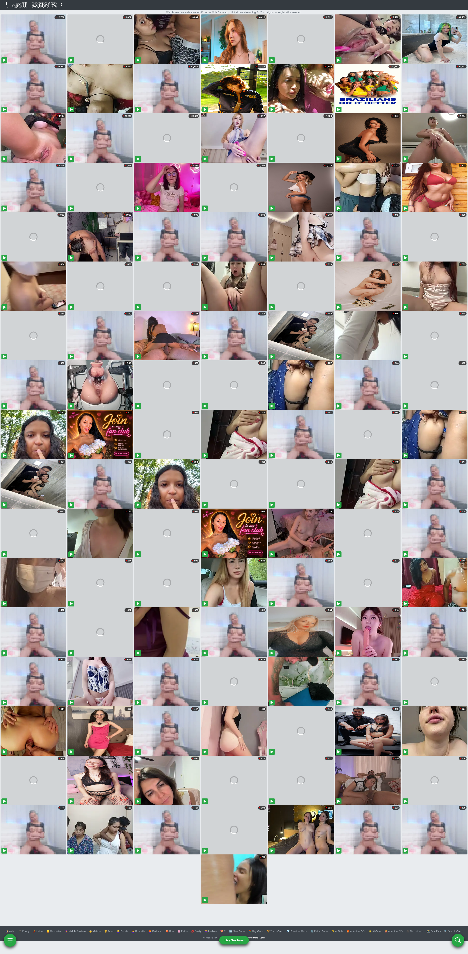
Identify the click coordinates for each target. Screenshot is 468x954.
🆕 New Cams (237, 931)
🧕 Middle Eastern (75, 931)
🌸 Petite (183, 931)
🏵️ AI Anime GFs (355, 931)
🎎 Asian (10, 931)
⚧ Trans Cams (275, 931)
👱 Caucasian (54, 931)
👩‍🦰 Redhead (155, 931)
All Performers (251, 937)
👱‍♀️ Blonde (122, 931)
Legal (262, 937)
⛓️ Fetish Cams (319, 931)
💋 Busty (196, 931)
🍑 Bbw (170, 931)
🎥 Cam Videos (415, 931)
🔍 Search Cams (453, 931)
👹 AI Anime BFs (393, 931)
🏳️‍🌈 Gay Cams (255, 931)
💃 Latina (38, 931)
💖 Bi (223, 931)
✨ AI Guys (375, 931)
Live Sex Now (234, 940)
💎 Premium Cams (297, 931)
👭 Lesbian (211, 931)
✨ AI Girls (337, 931)
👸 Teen (109, 931)
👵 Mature (95, 931)
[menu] (10, 940)
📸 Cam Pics (434, 931)
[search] (458, 940)
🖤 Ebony (24, 931)
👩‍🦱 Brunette (138, 931)
